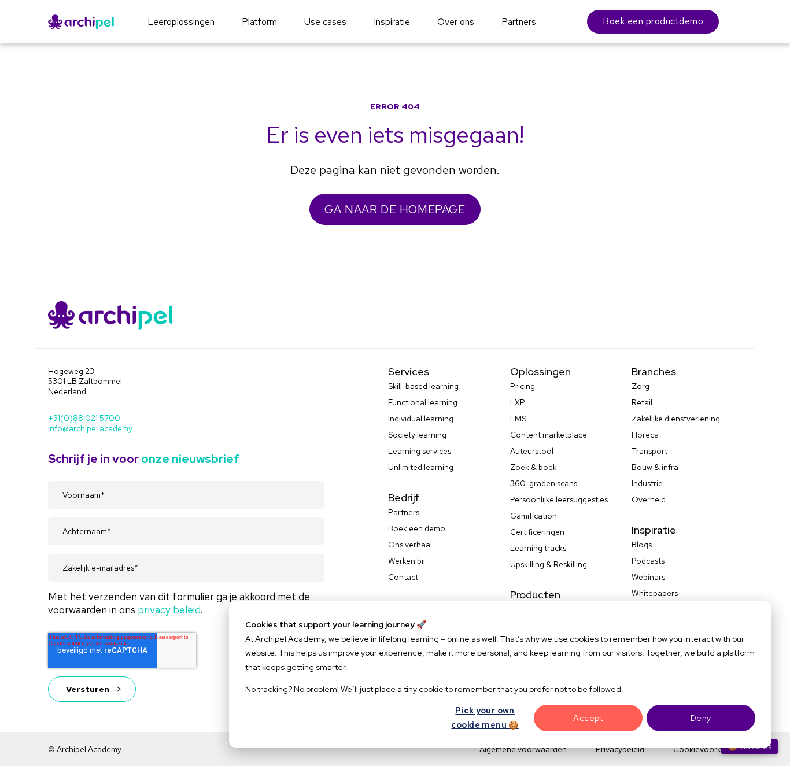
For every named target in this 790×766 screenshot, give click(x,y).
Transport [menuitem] (649, 451)
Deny (701, 718)
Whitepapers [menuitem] (655, 593)
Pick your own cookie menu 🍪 (484, 717)
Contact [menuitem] (403, 577)
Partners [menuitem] (403, 512)
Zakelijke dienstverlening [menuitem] (676, 418)
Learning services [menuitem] (419, 451)
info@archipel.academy (90, 428)
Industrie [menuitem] (647, 483)
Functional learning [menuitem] (422, 402)
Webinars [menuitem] (648, 577)
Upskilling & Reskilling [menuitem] (548, 564)
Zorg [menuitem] (640, 386)
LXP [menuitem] (517, 402)
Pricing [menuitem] (522, 386)
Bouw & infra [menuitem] (655, 467)
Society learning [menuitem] (417, 435)
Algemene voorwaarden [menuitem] (523, 749)
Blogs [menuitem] (642, 544)
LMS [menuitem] (518, 418)
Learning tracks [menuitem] (538, 548)
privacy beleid (169, 609)
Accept (588, 718)
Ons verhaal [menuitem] (410, 544)
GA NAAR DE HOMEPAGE (394, 209)
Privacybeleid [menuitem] (620, 749)
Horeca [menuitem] (645, 435)
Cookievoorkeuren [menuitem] (707, 749)
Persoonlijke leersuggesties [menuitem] (559, 499)
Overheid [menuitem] (649, 499)
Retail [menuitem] (642, 402)
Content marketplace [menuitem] (548, 435)
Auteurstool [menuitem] (531, 451)
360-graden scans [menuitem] (543, 483)
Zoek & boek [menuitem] (533, 467)
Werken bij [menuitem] (406, 561)
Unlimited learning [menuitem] (420, 467)
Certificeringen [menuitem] (537, 532)
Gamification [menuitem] (533, 515)
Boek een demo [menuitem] (416, 528)
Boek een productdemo (653, 21)
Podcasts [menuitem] (648, 561)
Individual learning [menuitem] (420, 418)
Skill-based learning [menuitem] (423, 386)
